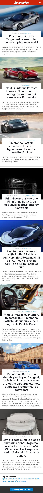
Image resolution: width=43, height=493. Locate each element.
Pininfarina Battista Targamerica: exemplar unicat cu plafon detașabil (21, 39)
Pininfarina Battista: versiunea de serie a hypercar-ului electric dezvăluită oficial (21, 147)
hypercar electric (7, 479)
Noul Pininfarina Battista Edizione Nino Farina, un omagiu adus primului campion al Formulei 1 (21, 92)
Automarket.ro (21, 3)
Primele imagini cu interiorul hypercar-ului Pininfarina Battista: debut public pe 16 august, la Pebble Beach (21, 319)
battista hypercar (7, 481)
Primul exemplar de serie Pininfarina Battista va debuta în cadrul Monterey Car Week (21, 203)
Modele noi (27, 33)
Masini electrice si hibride (27, 140)
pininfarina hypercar (19, 481)
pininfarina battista (34, 479)
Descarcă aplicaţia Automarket (21, 489)
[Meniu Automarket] (40, 2)
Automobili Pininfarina (20, 479)
